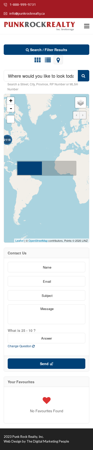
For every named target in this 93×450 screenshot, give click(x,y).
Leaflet (19, 240)
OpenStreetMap (38, 240)
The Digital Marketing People (48, 441)
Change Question (20, 346)
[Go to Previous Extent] (76, 115)
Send (45, 363)
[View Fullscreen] (10, 119)
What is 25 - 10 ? (22, 330)
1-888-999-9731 (22, 4)
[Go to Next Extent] (83, 115)
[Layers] (80, 102)
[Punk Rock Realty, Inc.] (38, 26)
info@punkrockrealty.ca (27, 13)
